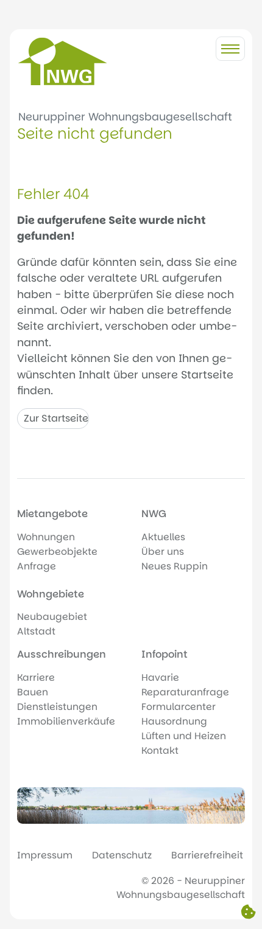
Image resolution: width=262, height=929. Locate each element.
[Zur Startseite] (62, 61)
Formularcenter (178, 706)
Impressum (45, 855)
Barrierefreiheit (207, 855)
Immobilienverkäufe (66, 721)
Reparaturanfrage (185, 692)
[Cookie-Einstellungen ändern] (248, 913)
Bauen (32, 692)
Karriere (36, 677)
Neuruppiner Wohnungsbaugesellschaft (125, 117)
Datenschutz (122, 855)
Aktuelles (163, 537)
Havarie (160, 677)
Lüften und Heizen (183, 735)
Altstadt (36, 631)
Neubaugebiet (52, 616)
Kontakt (160, 750)
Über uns (162, 551)
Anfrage (36, 566)
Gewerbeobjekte (57, 551)
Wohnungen (46, 537)
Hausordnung (174, 721)
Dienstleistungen (57, 706)
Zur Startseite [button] (56, 418)
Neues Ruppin (174, 566)
